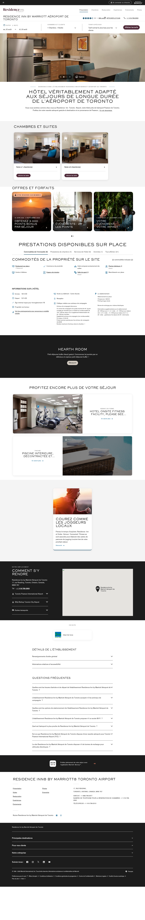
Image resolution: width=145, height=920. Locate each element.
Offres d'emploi (33, 876)
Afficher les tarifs (23, 175)
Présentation (84, 10)
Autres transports (21, 610)
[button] (120, 2)
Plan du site (15, 878)
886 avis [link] (101, 18)
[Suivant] (132, 212)
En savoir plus (105, 418)
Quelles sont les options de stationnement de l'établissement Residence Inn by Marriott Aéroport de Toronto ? (70, 709)
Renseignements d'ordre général (44, 656)
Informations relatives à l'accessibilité (46, 664)
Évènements (129, 10)
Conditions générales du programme (66, 876)
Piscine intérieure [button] (115, 266)
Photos (139, 10)
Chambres (94, 10)
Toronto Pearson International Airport (29, 594)
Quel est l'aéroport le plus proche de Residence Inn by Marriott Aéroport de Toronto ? (64, 726)
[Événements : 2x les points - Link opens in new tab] (72, 211)
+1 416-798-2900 (132, 18)
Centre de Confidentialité (86, 876)
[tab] (36, 252)
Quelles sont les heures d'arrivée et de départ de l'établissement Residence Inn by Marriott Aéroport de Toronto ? (71, 688)
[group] (72, 356)
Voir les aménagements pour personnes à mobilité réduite (32, 312)
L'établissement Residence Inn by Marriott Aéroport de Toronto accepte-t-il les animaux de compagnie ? (66, 699)
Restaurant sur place (22, 266)
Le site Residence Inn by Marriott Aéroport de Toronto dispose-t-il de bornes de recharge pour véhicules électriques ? (68, 745)
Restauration (106, 10)
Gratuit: (82, 796)
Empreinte (45, 792)
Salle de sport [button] (82, 272)
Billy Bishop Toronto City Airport (27, 602)
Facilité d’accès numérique (116, 876)
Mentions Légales (101, 876)
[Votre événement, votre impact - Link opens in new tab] (113, 211)
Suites (15, 792)
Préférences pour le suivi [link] (19, 876)
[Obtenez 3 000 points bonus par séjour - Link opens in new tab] (31, 211)
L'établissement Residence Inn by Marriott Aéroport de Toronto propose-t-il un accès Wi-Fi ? (67, 718)
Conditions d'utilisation (46, 876)
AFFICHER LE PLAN (113, 18)
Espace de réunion (52, 272)
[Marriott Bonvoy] (137, 2)
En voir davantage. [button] (106, 110)
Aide (22, 878)
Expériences (118, 10)
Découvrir (72, 363)
